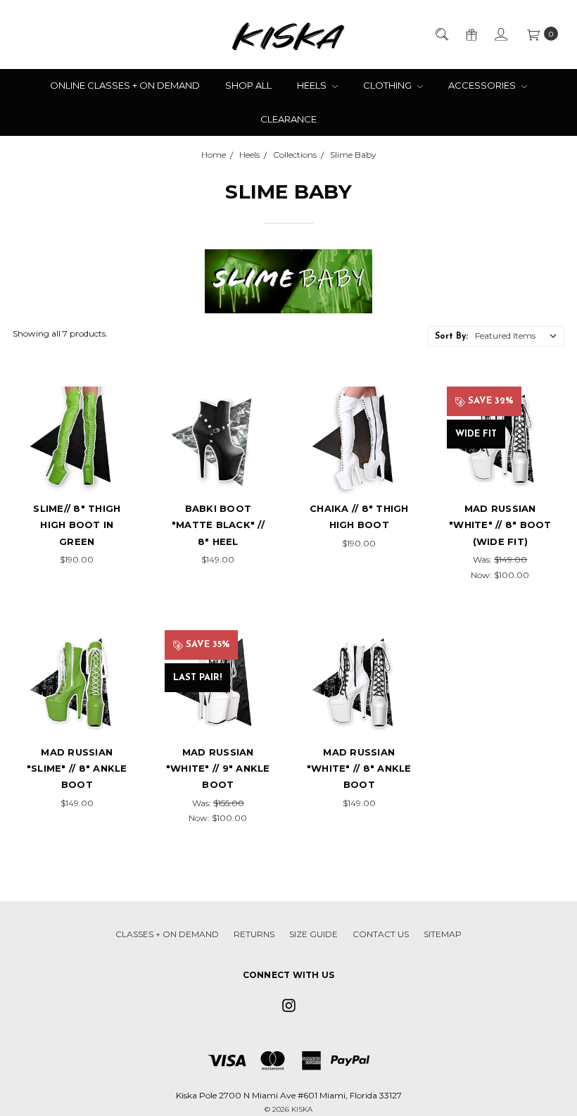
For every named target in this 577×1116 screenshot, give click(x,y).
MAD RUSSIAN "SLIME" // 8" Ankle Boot (77, 768)
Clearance (288, 119)
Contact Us (381, 934)
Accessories (483, 85)
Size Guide (313, 934)
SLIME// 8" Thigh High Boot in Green (76, 525)
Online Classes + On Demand (125, 85)
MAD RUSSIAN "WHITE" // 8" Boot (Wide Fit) (500, 525)
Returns (254, 934)
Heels (313, 85)
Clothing (388, 85)
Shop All (248, 85)
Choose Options (77, 461)
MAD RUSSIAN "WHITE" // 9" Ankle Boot (218, 768)
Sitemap (443, 934)
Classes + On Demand (167, 934)
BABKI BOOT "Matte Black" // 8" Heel (218, 525)
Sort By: (451, 336)
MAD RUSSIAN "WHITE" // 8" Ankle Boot (359, 768)
